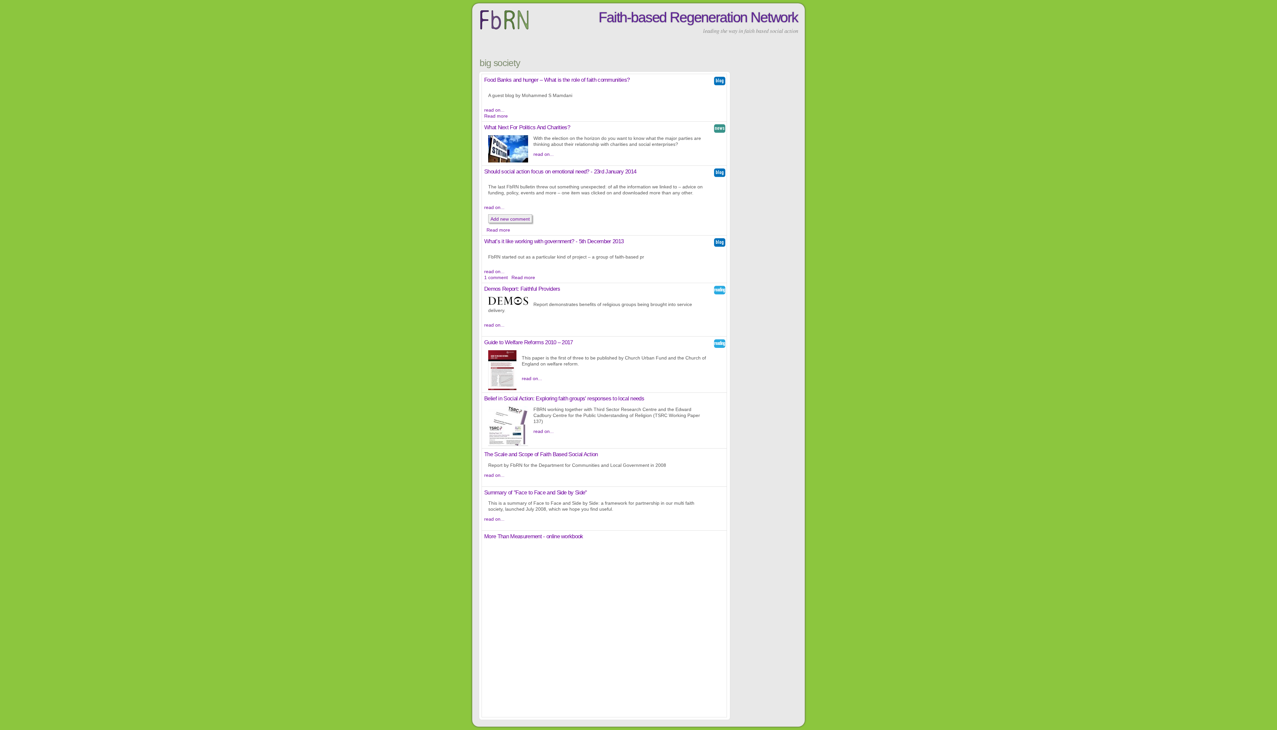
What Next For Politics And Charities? (527, 127)
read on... (494, 110)
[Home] (504, 29)
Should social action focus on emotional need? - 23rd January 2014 (560, 171)
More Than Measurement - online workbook (533, 536)
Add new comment (510, 219)
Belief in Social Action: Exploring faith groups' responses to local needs (564, 398)
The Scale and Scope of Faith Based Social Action (541, 454)
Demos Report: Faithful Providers (522, 289)
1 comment (496, 277)
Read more (496, 116)
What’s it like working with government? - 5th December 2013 (554, 241)
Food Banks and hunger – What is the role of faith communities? (557, 80)
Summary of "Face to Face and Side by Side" (535, 492)
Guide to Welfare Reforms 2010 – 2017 (528, 342)
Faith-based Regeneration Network (698, 17)
